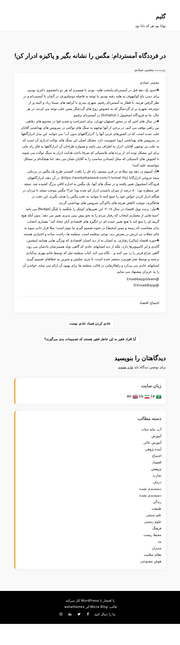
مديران (156, 548)
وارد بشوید (125, 367)
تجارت (157, 476)
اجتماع (154, 303)
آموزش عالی (152, 443)
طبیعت (156, 509)
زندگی (157, 502)
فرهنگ (156, 528)
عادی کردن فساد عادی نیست (90, 323)
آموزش (156, 436)
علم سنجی (153, 515)
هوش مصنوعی (150, 561)
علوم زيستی (152, 522)
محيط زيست (152, 535)
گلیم (161, 16)
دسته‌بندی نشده (150, 489)
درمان (157, 482)
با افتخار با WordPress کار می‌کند (90, 601)
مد (159, 541)
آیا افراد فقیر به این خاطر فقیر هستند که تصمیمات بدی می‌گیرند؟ (90, 339)
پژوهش (156, 469)
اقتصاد (143, 303)
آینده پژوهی (153, 449)
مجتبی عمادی (144, 70)
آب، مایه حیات (151, 429)
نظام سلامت (152, 555)
